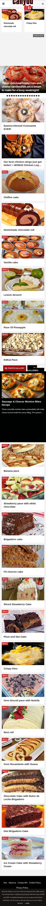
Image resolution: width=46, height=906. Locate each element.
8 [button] (23, 96)
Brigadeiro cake (13, 539)
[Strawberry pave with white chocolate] (23, 488)
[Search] (43, 3)
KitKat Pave (11, 359)
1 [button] (7, 96)
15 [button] (39, 96)
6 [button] (18, 96)
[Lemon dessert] (23, 279)
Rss (5, 883)
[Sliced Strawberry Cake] (23, 588)
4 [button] (14, 96)
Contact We (22, 883)
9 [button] (25, 96)
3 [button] (12, 96)
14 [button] (36, 96)
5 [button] (16, 96)
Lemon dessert (13, 294)
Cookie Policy (35, 883)
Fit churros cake (13, 571)
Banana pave (11, 471)
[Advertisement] (19, 48)
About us (12, 883)
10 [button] (27, 96)
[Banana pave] (23, 455)
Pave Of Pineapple (15, 327)
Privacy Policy (22, 888)
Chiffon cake (11, 197)
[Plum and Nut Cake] (23, 621)
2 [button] (9, 96)
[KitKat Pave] (23, 344)
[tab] (14, 368)
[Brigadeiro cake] (23, 523)
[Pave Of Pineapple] (23, 312)
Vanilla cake (11, 262)
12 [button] (32, 96)
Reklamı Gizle (38, 35)
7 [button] (21, 96)
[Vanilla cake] (23, 247)
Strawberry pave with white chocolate (20, 505)
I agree (27, 903)
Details (20, 903)
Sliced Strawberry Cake (17, 604)
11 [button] (30, 96)
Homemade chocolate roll (19, 229)
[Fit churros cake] (23, 556)
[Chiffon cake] (23, 182)
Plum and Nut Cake (15, 636)
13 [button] (34, 96)
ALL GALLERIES (32, 369)
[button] (42, 82)
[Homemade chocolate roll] (23, 214)
